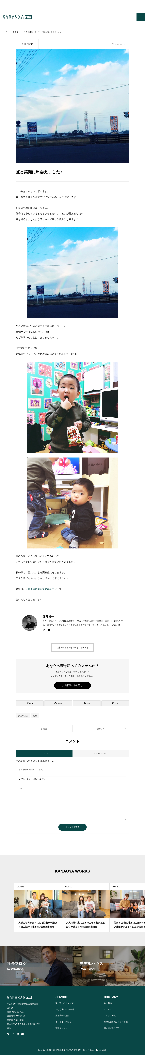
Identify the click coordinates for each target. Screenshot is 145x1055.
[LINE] (8, 1034)
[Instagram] (44, 629)
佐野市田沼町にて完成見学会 (41, 589)
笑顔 (35, 715)
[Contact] (22, 1034)
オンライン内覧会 (63, 1022)
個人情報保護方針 (112, 1028)
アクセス (108, 1009)
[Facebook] (49, 629)
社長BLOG (27, 44)
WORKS (20, 887)
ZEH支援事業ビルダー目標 (116, 1022)
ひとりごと (23, 715)
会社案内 (108, 1003)
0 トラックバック (100, 753)
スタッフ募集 (110, 1015)
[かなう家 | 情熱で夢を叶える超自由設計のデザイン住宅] (17, 17)
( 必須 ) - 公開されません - (32, 779)
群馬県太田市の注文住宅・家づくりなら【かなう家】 (83, 1050)
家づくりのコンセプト (65, 1003)
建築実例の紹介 (62, 1015)
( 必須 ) (31, 769)
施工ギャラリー (62, 1028)
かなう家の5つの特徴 (65, 1009)
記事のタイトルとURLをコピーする (72, 647)
